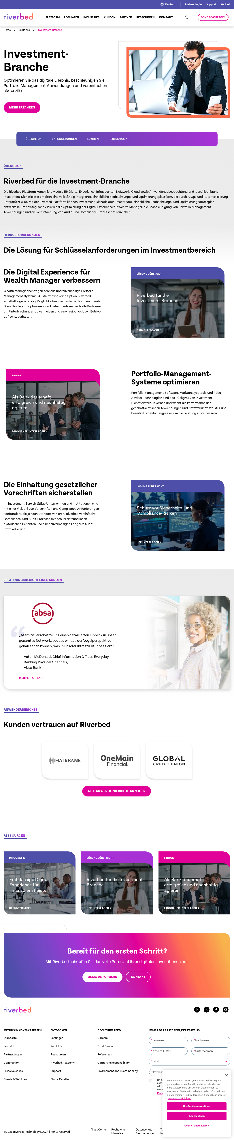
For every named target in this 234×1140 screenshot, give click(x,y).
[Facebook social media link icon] (216, 1010)
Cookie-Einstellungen (196, 1125)
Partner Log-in (13, 1054)
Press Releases (13, 1071)
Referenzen (104, 1054)
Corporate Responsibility (113, 1063)
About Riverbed (109, 1030)
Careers (102, 1038)
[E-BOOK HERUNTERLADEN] (53, 404)
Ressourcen (118, 139)
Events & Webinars (16, 1079)
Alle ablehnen (197, 1116)
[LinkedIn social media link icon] (197, 1010)
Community (11, 1063)
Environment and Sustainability (117, 1071)
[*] (168, 1036)
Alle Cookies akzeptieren (196, 1106)
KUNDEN (93, 139)
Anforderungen (64, 139)
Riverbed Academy (63, 1063)
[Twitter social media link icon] (207, 1010)
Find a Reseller (60, 1079)
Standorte (10, 1038)
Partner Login (193, 4)
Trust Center (105, 1046)
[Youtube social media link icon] (226, 1010)
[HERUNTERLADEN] (177, 302)
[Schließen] (226, 1075)
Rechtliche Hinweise (118, 1131)
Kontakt (225, 4)
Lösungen (57, 1038)
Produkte (56, 1046)
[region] (197, 1103)
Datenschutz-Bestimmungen (145, 1131)
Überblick (34, 139)
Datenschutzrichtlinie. (179, 1098)
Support (211, 4)
